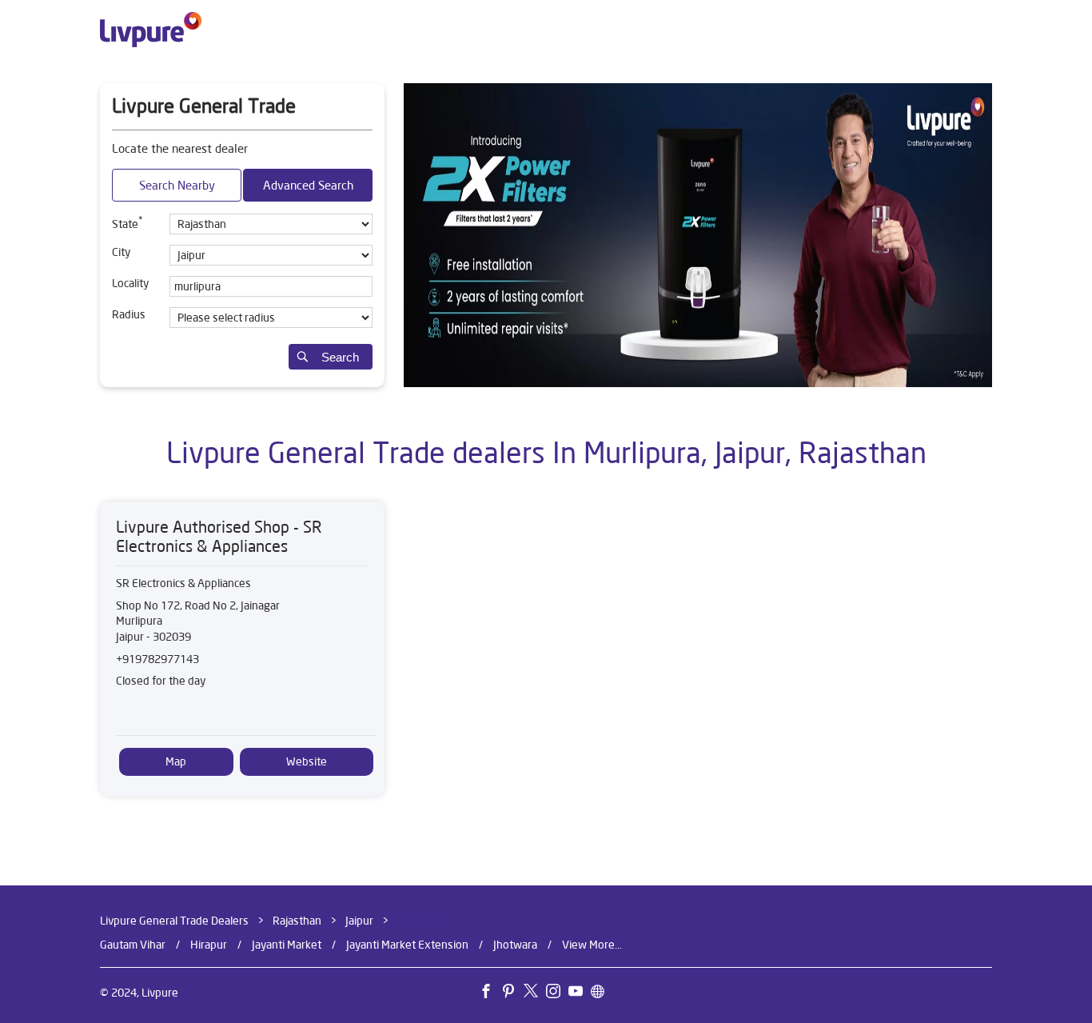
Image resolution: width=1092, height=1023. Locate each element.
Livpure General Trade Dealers (175, 920)
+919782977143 (157, 659)
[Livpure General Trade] (150, 29)
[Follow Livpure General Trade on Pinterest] (512, 993)
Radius (128, 314)
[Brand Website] (602, 993)
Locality (130, 283)
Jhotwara (515, 944)
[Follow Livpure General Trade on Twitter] (535, 993)
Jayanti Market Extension (407, 944)
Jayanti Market (286, 944)
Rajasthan (297, 920)
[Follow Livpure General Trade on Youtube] (579, 993)
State (127, 222)
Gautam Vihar (132, 944)
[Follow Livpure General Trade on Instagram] (557, 993)
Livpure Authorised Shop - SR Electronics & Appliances (219, 536)
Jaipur (359, 920)
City (121, 252)
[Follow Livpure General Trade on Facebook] (490, 993)
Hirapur (208, 944)
